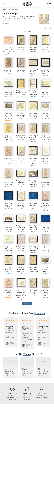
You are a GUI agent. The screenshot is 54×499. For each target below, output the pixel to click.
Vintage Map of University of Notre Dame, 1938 (8, 49)
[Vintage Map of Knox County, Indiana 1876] (33, 128)
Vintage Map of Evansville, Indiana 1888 (33, 182)
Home (4, 9)
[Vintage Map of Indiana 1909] (8, 62)
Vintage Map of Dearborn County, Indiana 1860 (21, 92)
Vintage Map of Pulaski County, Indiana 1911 (45, 115)
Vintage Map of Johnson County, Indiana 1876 (45, 137)
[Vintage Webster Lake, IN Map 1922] (8, 196)
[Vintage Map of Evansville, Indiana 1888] (33, 173)
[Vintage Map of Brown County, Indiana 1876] (45, 173)
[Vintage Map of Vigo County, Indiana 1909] (21, 196)
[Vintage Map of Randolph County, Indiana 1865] (33, 239)
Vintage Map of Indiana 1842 (33, 48)
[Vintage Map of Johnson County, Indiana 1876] (45, 128)
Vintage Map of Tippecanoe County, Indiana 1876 (45, 206)
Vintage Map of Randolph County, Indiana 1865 (33, 248)
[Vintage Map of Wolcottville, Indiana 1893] (33, 83)
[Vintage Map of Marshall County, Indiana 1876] (8, 283)
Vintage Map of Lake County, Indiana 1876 (33, 292)
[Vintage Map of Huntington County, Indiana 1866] (33, 151)
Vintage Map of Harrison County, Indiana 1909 (45, 160)
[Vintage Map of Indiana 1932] (45, 40)
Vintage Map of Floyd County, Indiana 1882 (20, 182)
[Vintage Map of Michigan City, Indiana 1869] (45, 260)
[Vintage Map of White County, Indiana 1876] (33, 62)
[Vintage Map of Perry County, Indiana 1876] (8, 260)
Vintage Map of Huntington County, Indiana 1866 (33, 161)
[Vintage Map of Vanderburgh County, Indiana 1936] (33, 196)
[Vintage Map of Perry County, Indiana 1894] (8, 128)
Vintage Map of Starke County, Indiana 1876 (33, 227)
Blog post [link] (8, 369)
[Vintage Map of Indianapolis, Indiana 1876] (8, 83)
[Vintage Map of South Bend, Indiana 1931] (45, 62)
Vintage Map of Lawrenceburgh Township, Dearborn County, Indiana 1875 (21, 293)
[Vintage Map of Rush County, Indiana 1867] (33, 106)
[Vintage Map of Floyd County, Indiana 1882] (21, 173)
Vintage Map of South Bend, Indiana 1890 (8, 115)
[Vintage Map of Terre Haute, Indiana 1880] (8, 218)
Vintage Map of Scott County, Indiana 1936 (45, 227)
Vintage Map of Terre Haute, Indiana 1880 (8, 227)
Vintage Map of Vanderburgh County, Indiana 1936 (33, 206)
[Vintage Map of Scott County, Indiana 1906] (21, 106)
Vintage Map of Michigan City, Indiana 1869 (45, 269)
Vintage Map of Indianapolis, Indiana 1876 (8, 92)
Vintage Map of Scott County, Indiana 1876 (20, 248)
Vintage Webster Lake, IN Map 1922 (8, 205)
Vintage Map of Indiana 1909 (8, 71)
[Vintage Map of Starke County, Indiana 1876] (33, 218)
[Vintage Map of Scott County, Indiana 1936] (45, 218)
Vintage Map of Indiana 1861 (20, 71)
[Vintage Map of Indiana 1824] (21, 40)
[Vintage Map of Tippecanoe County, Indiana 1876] (45, 196)
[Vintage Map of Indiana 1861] (21, 62)
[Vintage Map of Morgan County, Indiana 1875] (21, 260)
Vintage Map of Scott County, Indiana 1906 (20, 115)
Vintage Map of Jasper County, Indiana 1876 (8, 160)
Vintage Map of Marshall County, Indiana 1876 (8, 292)
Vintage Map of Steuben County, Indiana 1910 (21, 227)
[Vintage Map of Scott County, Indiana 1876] (21, 239)
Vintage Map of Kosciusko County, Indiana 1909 (45, 293)
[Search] (44, 4)
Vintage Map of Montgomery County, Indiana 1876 (33, 270)
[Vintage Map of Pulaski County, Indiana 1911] (45, 106)
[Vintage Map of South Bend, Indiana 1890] (8, 106)
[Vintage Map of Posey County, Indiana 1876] (45, 239)
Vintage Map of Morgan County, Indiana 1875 (20, 269)
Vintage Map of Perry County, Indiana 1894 (8, 137)
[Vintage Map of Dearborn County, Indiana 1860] (21, 83)
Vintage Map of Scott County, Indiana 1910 (8, 248)
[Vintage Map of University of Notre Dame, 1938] (8, 40)
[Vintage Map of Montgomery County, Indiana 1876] (33, 260)
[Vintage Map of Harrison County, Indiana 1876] (8, 173)
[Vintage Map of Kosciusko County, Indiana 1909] (45, 283)
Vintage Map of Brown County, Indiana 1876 (45, 182)
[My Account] (47, 4)
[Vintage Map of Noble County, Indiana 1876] (21, 128)
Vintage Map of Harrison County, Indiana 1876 (8, 182)
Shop (9, 9)
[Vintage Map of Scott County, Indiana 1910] (8, 239)
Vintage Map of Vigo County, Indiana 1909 (20, 205)
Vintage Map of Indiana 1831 (20, 159)
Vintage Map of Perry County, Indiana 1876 (8, 269)
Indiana (5, 16)
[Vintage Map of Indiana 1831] (21, 151)
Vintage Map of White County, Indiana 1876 (33, 72)
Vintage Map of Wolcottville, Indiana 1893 (33, 92)
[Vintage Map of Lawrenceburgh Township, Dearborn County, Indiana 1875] (21, 283)
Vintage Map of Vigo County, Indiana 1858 (45, 92)
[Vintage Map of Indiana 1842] (33, 40)
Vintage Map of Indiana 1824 (20, 48)
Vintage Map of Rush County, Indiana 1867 (33, 115)
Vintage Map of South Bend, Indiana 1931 (45, 72)
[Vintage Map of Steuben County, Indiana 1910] (21, 218)
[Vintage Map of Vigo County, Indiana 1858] (45, 83)
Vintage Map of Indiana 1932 (45, 48)
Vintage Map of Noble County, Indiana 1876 (20, 137)
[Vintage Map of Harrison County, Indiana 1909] (45, 151)
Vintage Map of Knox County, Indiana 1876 (33, 137)
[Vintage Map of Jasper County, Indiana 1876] (8, 151)
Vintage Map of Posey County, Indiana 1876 (45, 248)
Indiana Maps (15, 9)
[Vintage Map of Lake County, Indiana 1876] (33, 283)
